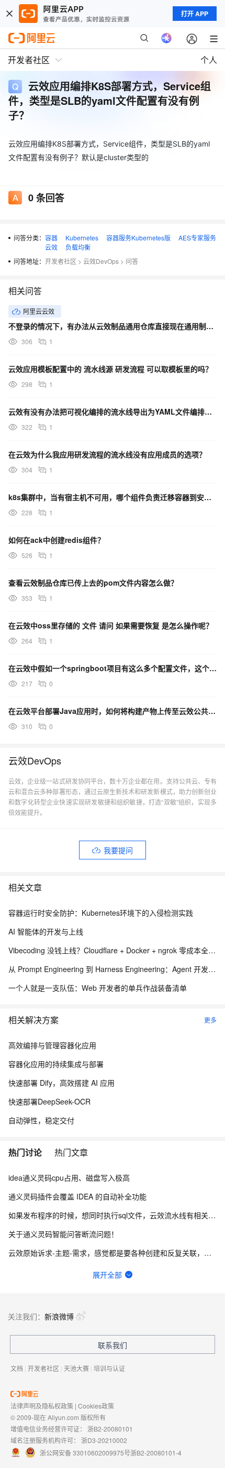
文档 (16, 1368)
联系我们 (112, 1345)
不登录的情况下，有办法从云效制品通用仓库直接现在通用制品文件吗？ (112, 326)
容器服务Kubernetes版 (138, 237)
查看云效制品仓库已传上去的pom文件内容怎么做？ (93, 582)
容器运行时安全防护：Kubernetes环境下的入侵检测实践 (100, 912)
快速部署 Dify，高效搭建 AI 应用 (61, 1082)
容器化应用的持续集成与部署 (56, 1064)
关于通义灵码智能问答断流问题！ (63, 1234)
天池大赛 (76, 1368)
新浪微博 (59, 1316)
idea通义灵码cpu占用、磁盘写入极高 (69, 1177)
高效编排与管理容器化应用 (52, 1045)
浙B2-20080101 (110, 1428)
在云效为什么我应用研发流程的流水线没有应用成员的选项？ (107, 454)
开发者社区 (60, 261)
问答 (132, 261)
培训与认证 (109, 1368)
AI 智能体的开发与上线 (45, 931)
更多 (210, 1019)
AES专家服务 (197, 237)
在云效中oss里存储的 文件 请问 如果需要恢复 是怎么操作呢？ (110, 625)
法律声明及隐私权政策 (41, 1405)
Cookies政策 (96, 1405)
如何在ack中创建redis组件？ (56, 540)
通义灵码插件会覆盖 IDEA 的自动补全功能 (77, 1196)
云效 (51, 246)
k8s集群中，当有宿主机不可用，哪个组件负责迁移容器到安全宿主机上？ (112, 497)
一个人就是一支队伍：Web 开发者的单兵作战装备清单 (97, 987)
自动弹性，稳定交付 (41, 1120)
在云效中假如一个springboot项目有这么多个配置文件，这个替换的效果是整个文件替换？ (112, 668)
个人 (208, 60)
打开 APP (194, 13)
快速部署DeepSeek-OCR (49, 1101)
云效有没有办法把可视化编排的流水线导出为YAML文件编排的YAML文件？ (112, 411)
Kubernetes (81, 237)
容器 (51, 237)
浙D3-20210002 (104, 1440)
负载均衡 (78, 246)
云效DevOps (101, 261)
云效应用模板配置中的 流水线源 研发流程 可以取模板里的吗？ (110, 368)
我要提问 (118, 850)
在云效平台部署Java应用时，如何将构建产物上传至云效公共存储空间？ (112, 711)
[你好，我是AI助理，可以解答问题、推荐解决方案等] (166, 38)
